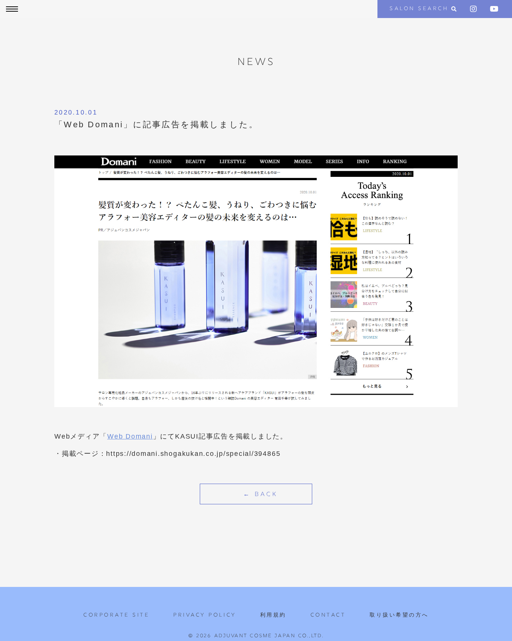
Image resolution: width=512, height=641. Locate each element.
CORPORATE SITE (116, 615)
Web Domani (130, 436)
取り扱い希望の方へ (399, 615)
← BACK (260, 494)
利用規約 (273, 615)
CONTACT (328, 615)
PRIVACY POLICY (204, 615)
